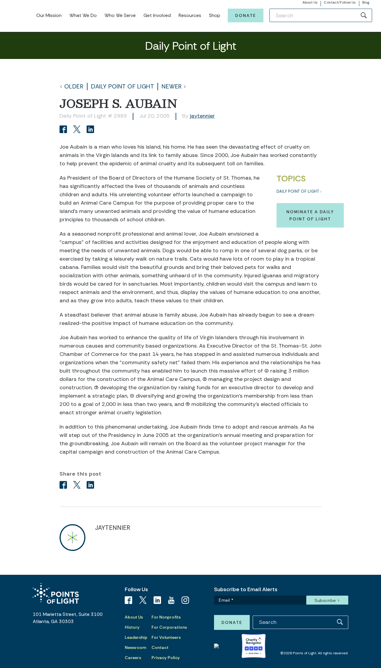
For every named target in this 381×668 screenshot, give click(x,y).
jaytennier (202, 115)
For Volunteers (166, 637)
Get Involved (157, 15)
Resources (190, 15)
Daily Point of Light (122, 86)
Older (74, 86)
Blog (365, 2)
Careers (133, 657)
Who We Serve (120, 15)
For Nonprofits (166, 617)
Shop (214, 15)
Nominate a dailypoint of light (310, 215)
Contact (160, 647)
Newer (172, 86)
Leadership (136, 637)
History (132, 627)
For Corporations (169, 627)
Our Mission (49, 15)
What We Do (83, 15)
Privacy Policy (166, 657)
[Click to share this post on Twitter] (77, 130)
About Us (310, 2)
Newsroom (135, 647)
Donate (245, 15)
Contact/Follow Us (340, 2)
